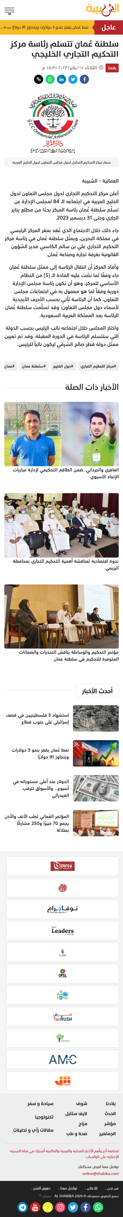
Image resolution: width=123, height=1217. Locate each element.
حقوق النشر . (41, 1188)
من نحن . (112, 1188)
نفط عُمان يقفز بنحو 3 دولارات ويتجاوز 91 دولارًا (44, 27)
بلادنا (112, 68)
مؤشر (110, 1123)
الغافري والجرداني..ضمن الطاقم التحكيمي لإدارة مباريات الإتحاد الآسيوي (66, 473)
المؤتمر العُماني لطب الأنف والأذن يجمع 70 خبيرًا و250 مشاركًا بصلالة (37, 823)
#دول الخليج (63, 366)
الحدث (110, 1113)
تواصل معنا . (67, 1188)
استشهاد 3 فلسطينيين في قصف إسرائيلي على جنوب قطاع (37, 718)
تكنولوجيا (44, 1117)
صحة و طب (76, 1133)
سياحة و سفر (40, 1103)
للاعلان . (91, 1188)
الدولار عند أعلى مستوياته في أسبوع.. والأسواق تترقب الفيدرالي (41, 788)
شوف (81, 1103)
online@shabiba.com (100, 1174)
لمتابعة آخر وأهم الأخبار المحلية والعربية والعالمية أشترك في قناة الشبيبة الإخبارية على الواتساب (64, 1154)
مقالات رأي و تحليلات (33, 1130)
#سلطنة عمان (34, 366)
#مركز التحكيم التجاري (98, 366)
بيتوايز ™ (45, 1196)
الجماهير (107, 1133)
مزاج (83, 1123)
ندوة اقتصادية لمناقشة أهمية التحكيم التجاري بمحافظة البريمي (66, 564)
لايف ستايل (76, 1113)
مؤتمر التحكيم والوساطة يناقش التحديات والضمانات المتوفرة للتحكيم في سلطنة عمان (69, 655)
